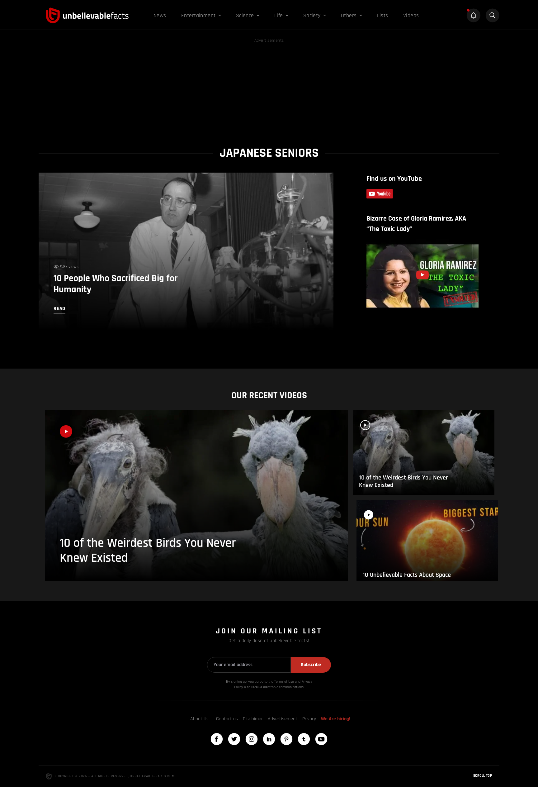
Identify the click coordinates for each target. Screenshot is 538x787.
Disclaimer (253, 719)
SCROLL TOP (482, 775)
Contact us (227, 719)
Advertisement (282, 719)
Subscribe (311, 664)
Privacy (309, 719)
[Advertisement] (269, 87)
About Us (199, 719)
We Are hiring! (335, 719)
